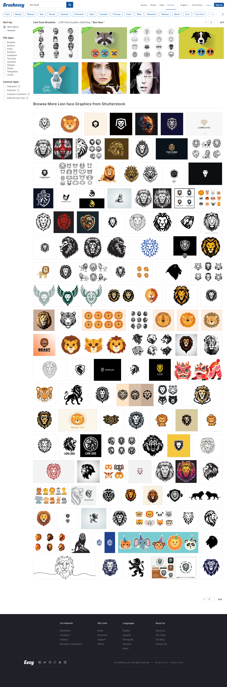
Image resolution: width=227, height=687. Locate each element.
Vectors (144, 5)
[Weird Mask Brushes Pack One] (56, 43)
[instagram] (55, 662)
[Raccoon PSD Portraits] (104, 43)
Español (127, 635)
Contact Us (161, 644)
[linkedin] (65, 662)
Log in (208, 5)
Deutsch (127, 644)
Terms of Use (161, 662)
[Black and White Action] (145, 78)
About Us (160, 630)
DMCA (100, 644)
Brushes (170, 5)
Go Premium (197, 5)
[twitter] (44, 662)
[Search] (69, 5)
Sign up (219, 5)
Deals (100, 630)
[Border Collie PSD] (201, 43)
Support (101, 639)
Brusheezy (65, 630)
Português (128, 639)
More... (126, 648)
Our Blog (160, 639)
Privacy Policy (176, 662)
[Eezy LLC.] (29, 662)
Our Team (161, 635)
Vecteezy (64, 635)
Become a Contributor (71, 644)
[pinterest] (50, 662)
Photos (153, 5)
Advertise (102, 635)
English (126, 630)
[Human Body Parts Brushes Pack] (153, 43)
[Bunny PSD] (55, 78)
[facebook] (39, 662)
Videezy (64, 639)
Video (161, 5)
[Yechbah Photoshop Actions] (104, 78)
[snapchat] (60, 662)
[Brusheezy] (13, 5)
